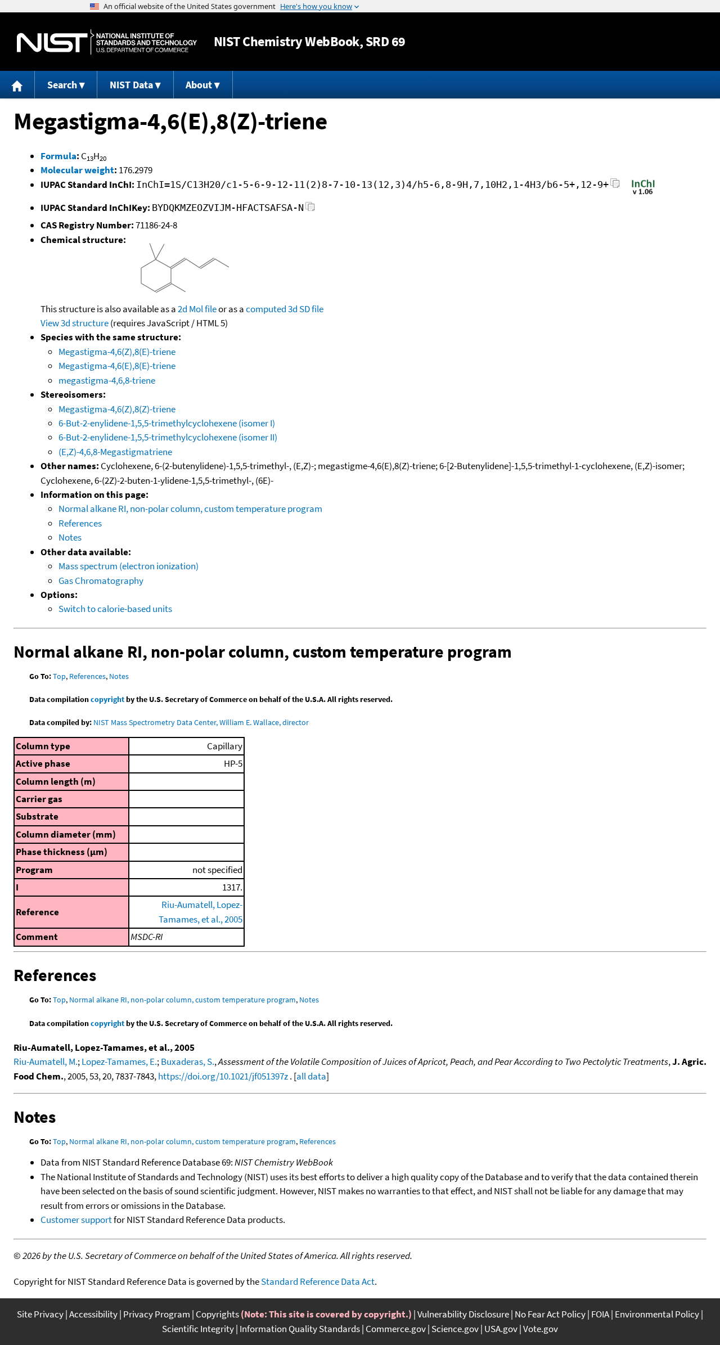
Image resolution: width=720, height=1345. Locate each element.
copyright (107, 699)
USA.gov (501, 1328)
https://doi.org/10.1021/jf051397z (223, 1076)
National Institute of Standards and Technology (107, 42)
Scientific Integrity (198, 1328)
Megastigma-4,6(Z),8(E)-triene (117, 351)
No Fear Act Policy (550, 1314)
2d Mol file (197, 309)
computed (266, 309)
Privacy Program (156, 1314)
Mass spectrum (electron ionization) (128, 566)
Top (59, 676)
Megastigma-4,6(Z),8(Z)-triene (117, 409)
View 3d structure (74, 323)
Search (62, 84)
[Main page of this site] (17, 84)
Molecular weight (77, 170)
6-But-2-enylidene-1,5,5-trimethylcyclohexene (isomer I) (166, 423)
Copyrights (217, 1314)
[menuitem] (17, 84)
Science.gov (455, 1328)
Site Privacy (40, 1314)
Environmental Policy (657, 1314)
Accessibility (93, 1314)
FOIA (600, 1314)
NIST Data (131, 84)
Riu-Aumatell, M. (46, 1061)
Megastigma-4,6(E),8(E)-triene (117, 365)
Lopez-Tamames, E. (119, 1061)
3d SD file (305, 309)
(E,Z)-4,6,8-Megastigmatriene (115, 452)
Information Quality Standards (300, 1328)
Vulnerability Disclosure (463, 1314)
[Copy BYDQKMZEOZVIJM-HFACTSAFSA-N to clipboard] (310, 209)
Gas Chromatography (100, 580)
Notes (70, 537)
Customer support (76, 1219)
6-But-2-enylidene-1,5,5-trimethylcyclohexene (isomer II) (167, 437)
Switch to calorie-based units (115, 608)
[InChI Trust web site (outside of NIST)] (643, 193)
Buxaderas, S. (187, 1061)
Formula (58, 156)
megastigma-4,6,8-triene (106, 380)
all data (311, 1076)
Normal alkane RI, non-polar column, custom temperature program (190, 508)
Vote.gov (540, 1328)
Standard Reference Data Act (318, 1281)
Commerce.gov (396, 1328)
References (80, 523)
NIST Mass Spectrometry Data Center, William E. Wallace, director (201, 722)
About (199, 84)
